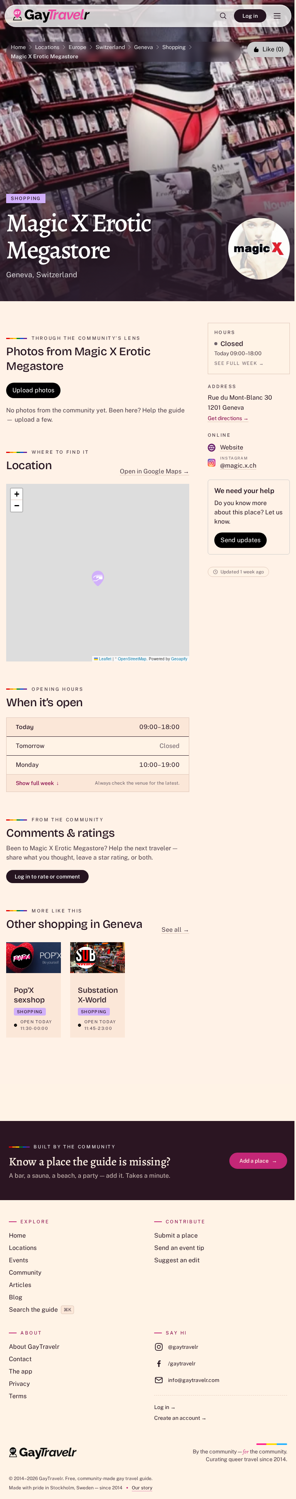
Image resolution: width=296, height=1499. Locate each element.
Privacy (19, 1383)
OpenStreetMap (132, 658)
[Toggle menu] (277, 16)
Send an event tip (179, 1247)
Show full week (37, 783)
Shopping (174, 47)
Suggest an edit (177, 1260)
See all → (175, 929)
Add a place (258, 1161)
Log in (250, 16)
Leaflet (104, 658)
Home (18, 47)
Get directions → (228, 418)
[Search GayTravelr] (223, 16)
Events (18, 1260)
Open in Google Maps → (154, 471)
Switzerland (110, 47)
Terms (18, 1396)
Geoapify (179, 658)
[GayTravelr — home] (43, 1453)
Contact (20, 1359)
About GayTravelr (34, 1346)
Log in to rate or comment (47, 876)
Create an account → (180, 1418)
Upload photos (33, 390)
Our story (142, 1488)
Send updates (240, 540)
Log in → (165, 1407)
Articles (20, 1285)
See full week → (239, 363)
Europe (77, 47)
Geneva (143, 47)
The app (20, 1371)
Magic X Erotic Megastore (44, 56)
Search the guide (40, 1309)
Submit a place (176, 1235)
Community (25, 1272)
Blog (15, 1297)
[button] (98, 578)
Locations (47, 47)
